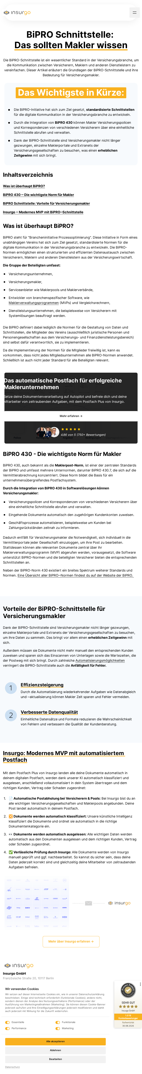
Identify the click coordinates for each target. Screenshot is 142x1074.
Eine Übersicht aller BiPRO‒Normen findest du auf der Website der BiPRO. (76, 575)
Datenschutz (12, 1067)
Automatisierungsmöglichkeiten (100, 660)
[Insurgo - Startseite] (17, 12)
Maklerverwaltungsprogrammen (34, 303)
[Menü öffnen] (134, 12)
